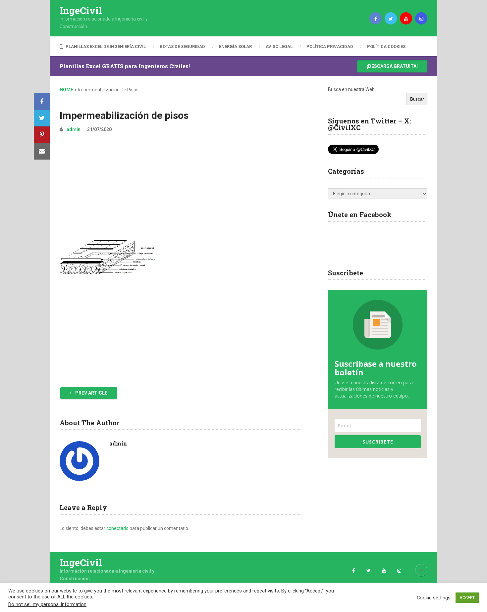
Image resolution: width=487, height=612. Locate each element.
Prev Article (90, 393)
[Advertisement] (180, 188)
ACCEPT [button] (467, 597)
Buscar (417, 99)
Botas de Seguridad (182, 46)
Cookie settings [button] (434, 598)
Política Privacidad (329, 46)
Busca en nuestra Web (351, 89)
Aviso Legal (279, 46)
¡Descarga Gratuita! (392, 66)
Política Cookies (386, 46)
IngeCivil (81, 10)
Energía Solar (235, 46)
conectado (117, 528)
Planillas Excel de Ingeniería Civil (105, 46)
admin (74, 129)
